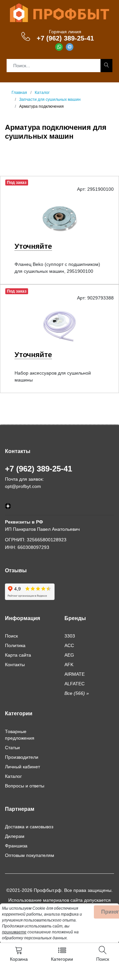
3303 (69, 636)
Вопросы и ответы (24, 785)
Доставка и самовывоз (29, 826)
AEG (69, 655)
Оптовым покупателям (29, 855)
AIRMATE (74, 674)
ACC (69, 645)
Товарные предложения (19, 735)
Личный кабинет (22, 766)
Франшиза (16, 845)
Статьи (12, 747)
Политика (15, 645)
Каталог (13, 776)
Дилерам (14, 836)
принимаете (14, 932)
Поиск (11, 636)
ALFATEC (74, 683)
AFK (68, 664)
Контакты (15, 664)
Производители (21, 757)
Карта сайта (18, 655)
